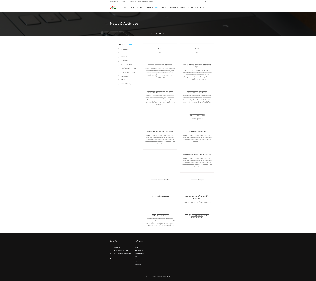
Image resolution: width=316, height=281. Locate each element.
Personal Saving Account (128, 72)
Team (141, 7)
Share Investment (126, 64)
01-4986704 (123, 1)
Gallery (182, 7)
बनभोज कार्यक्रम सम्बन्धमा (160, 215)
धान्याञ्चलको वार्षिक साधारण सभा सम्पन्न (160, 92)
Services (148, 7)
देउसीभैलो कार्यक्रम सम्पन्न (197, 132)
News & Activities (139, 253)
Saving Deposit (125, 49)
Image (136, 256)
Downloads (172, 7)
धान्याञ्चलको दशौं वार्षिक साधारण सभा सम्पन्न (197, 155)
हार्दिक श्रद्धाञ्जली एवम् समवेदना (197, 92)
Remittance (124, 61)
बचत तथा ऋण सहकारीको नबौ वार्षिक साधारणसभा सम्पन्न (197, 216)
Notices (163, 7)
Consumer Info (191, 7)
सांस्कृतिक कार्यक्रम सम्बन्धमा (160, 180)
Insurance (124, 57)
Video (136, 259)
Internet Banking (126, 84)
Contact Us (138, 264)
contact (202, 7)
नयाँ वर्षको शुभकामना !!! (197, 115)
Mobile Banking (125, 76)
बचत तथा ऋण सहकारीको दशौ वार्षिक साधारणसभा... (197, 197)
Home (125, 7)
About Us (133, 7)
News (156, 7)
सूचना (160, 48)
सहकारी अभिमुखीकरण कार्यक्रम (129, 68)
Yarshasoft (167, 276)
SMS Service (124, 80)
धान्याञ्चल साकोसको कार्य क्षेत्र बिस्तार (160, 65)
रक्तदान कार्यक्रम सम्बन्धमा (160, 196)
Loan (122, 53)
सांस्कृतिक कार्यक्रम (197, 180)
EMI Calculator (139, 250)
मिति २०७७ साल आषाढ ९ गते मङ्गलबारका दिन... (197, 66)
